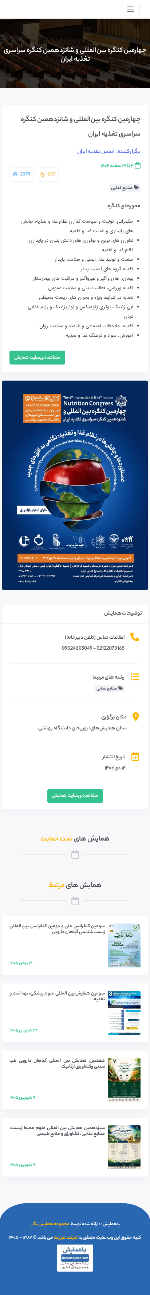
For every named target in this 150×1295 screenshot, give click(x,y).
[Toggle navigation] (131, 9)
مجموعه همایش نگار (50, 1224)
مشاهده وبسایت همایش (37, 358)
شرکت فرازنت (65, 1238)
